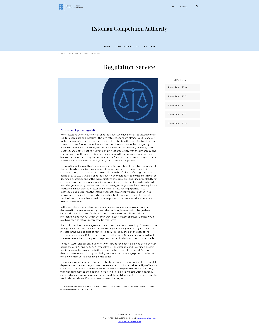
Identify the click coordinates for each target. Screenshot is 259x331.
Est (173, 7)
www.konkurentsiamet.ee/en (129, 322)
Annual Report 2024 (177, 87)
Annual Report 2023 (177, 96)
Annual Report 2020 (177, 123)
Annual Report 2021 (74, 53)
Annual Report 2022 (177, 105)
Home (107, 46)
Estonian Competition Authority (129, 28)
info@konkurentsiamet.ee (146, 318)
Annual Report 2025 (128, 46)
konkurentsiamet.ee (72, 6)
